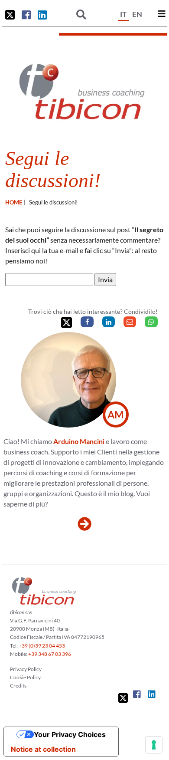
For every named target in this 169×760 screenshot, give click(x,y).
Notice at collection (43, 749)
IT (123, 14)
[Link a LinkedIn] (42, 15)
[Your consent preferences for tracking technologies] (154, 745)
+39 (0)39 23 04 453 (42, 645)
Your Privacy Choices (70, 734)
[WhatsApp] (151, 321)
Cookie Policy (25, 677)
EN (137, 14)
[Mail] (130, 321)
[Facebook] (87, 321)
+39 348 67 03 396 (49, 654)
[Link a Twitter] (10, 15)
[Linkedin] (108, 321)
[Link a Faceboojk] (26, 15)
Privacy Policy (26, 669)
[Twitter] (66, 322)
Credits (18, 685)
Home (13, 202)
